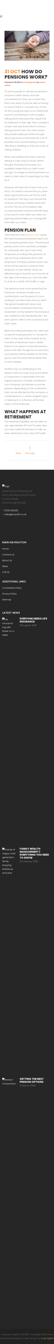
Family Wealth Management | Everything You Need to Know (34, 853)
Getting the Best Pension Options (32, 1080)
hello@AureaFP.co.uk (15, 514)
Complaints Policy (12, 587)
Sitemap (6, 599)
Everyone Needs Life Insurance (33, 620)
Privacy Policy (9, 593)
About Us (7, 560)
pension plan (33, 234)
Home (5, 548)
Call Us (5, 572)
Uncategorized (30, 82)
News (5, 566)
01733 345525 (11, 510)
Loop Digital (47, 1338)
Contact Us (8, 554)
